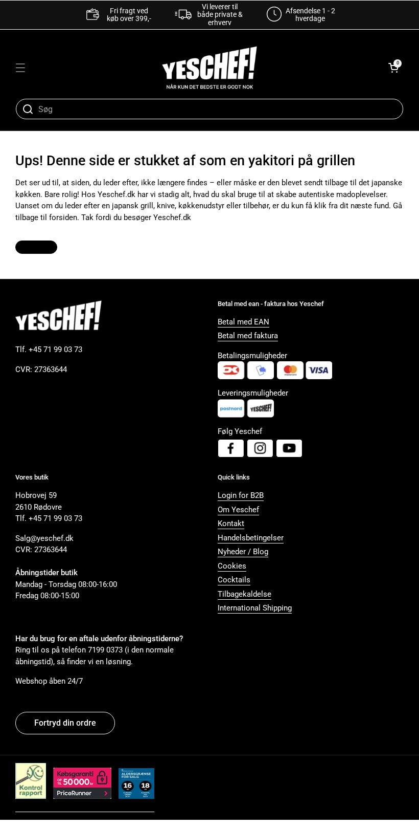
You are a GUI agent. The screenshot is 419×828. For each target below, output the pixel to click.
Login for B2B (241, 495)
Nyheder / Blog (243, 551)
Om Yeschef (238, 509)
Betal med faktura (248, 335)
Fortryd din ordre (65, 723)
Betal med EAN (243, 321)
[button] (393, 67)
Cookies (232, 566)
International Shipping (255, 608)
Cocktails (234, 579)
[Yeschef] (209, 67)
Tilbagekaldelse (244, 594)
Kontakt (231, 523)
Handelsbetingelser (251, 537)
